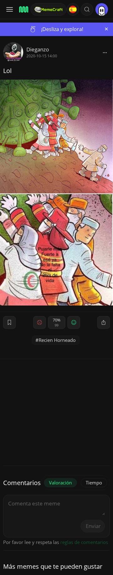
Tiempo (94, 482)
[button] (87, 9)
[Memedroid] (22, 9)
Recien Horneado (57, 340)
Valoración (60, 482)
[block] (105, 52)
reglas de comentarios (84, 542)
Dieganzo (37, 49)
